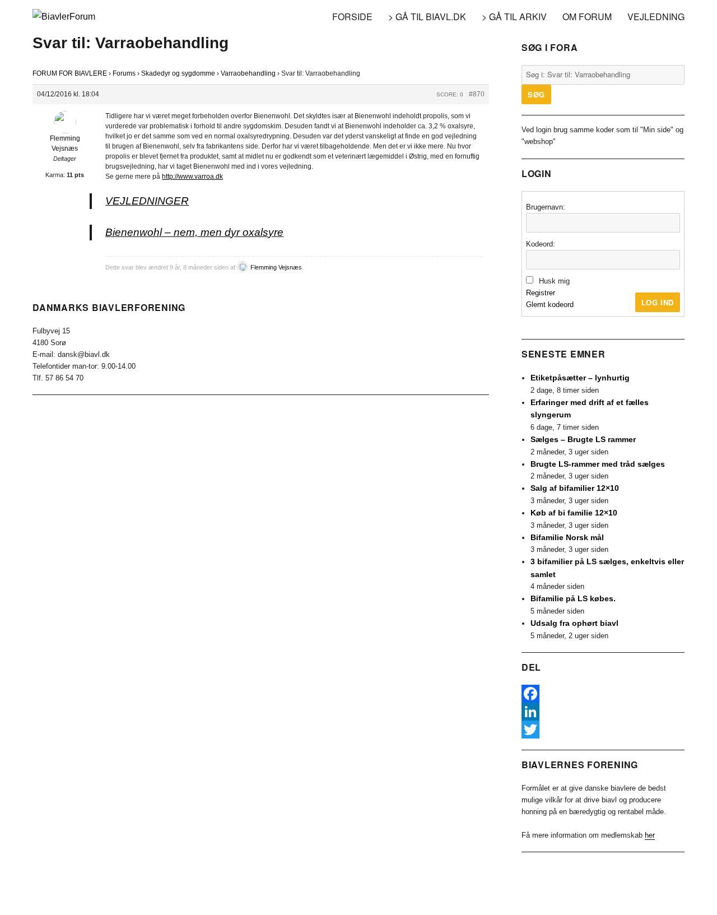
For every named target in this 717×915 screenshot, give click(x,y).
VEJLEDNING (656, 16)
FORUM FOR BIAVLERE (69, 73)
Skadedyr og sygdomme (178, 73)
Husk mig (554, 281)
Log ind (657, 302)
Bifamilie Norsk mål (567, 537)
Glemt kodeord (550, 304)
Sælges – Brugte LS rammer (583, 439)
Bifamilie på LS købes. (573, 598)
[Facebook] (603, 694)
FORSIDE (352, 16)
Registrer (540, 293)
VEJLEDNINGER (147, 201)
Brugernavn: (545, 207)
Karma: (55, 174)
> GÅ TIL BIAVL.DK (427, 16)
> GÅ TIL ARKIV (514, 16)
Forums (124, 73)
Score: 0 (449, 94)
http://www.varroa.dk (192, 176)
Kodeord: (540, 244)
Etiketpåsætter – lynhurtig (580, 377)
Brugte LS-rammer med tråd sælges (597, 463)
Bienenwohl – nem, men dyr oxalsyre (194, 232)
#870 (477, 94)
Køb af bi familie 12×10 (573, 512)
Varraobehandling (248, 73)
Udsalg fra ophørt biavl (574, 623)
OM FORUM (587, 16)
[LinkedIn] (603, 712)
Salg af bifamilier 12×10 (574, 488)
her (650, 835)
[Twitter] (603, 729)
